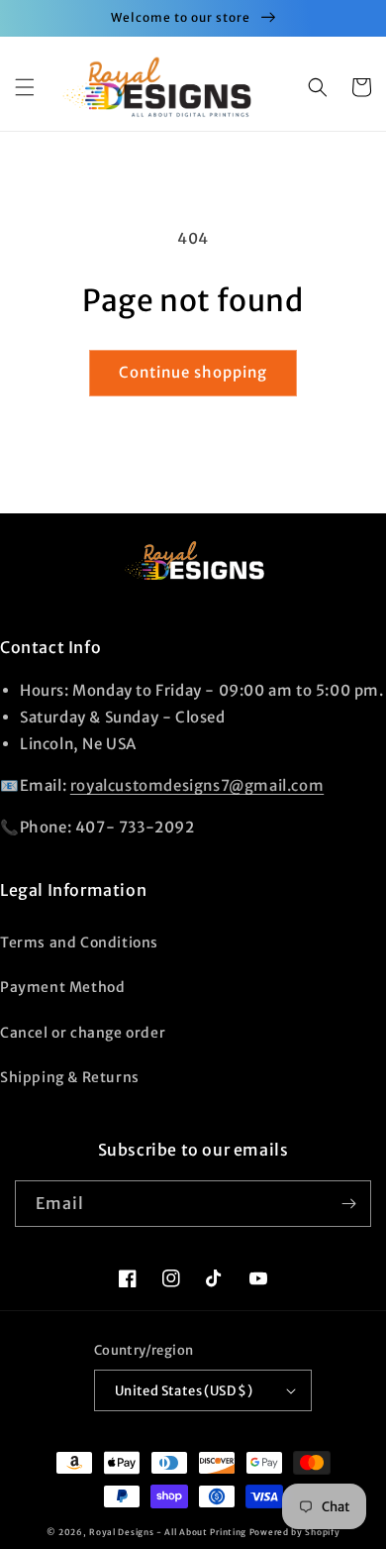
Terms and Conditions (79, 942)
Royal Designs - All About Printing (167, 1532)
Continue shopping (193, 372)
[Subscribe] (348, 1203)
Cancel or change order (82, 1033)
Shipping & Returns (70, 1077)
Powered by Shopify (294, 1532)
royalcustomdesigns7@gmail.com (197, 785)
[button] (25, 87)
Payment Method (62, 987)
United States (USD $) (183, 1391)
